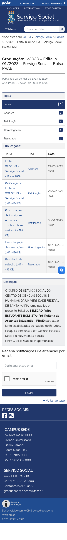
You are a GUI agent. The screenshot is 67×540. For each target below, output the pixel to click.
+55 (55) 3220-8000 (18, 460)
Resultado (32, 138)
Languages (12, 8)
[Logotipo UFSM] (11, 16)
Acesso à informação (53, 3)
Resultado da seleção (14, 264)
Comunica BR (27, 3)
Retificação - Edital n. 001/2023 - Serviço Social (14, 193)
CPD (21, 519)
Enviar (29, 393)
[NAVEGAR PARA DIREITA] (64, 3)
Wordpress (8, 514)
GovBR (6, 3)
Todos (32, 104)
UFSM (12, 519)
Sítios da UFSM (53, 8)
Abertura (32, 112)
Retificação (32, 121)
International (32, 8)
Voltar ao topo (55, 400)
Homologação (32, 130)
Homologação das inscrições (14, 247)
